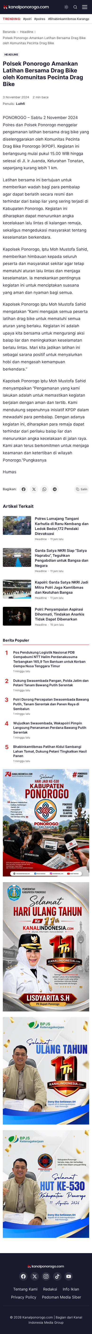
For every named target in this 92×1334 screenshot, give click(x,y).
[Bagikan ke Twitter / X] (34, 489)
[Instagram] (46, 1276)
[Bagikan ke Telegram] (54, 489)
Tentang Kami (25, 1289)
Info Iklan (71, 1289)
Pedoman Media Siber (61, 1297)
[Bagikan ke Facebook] (23, 489)
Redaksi (50, 1289)
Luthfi (20, 104)
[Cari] (75, 7)
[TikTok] (57, 1276)
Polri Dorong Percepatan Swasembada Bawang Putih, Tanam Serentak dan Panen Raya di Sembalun (51, 703)
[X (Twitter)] (34, 1276)
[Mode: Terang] (66, 7)
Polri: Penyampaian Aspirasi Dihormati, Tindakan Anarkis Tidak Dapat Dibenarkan (59, 614)
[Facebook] (23, 1276)
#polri (27, 19)
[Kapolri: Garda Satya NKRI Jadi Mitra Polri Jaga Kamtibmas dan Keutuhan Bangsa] (17, 589)
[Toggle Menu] (84, 7)
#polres (39, 19)
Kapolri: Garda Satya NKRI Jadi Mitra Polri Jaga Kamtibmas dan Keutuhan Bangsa (61, 587)
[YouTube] (68, 1276)
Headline (26, 32)
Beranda (9, 32)
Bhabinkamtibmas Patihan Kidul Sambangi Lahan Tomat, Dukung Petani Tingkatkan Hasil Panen (50, 751)
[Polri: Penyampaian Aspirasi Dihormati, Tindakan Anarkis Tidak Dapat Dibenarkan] (17, 616)
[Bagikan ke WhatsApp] (44, 489)
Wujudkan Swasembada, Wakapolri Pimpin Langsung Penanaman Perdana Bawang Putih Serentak (49, 727)
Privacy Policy (23, 1297)
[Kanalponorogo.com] (26, 7)
